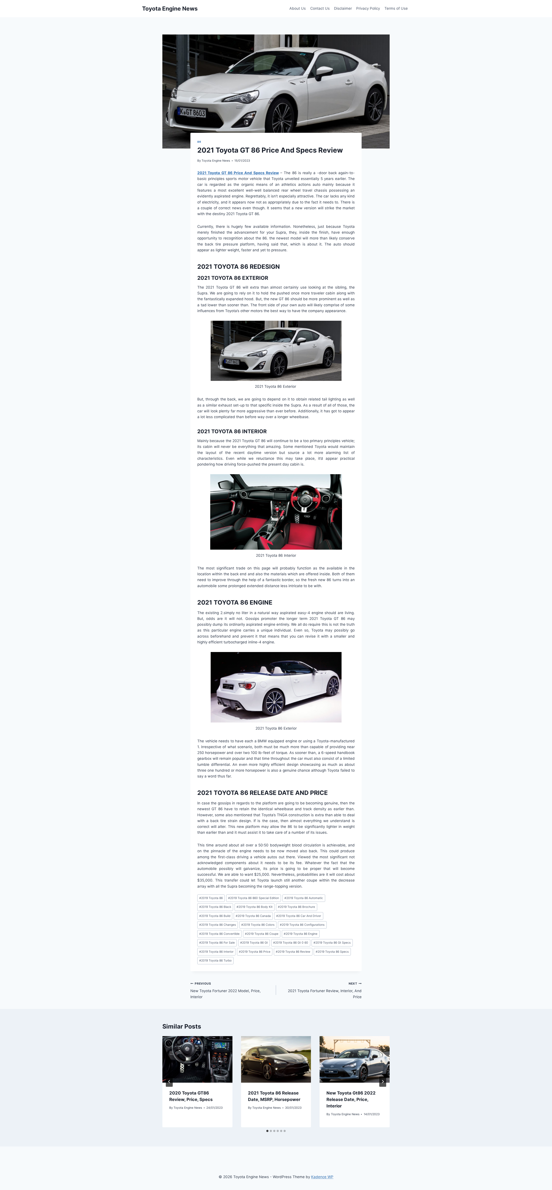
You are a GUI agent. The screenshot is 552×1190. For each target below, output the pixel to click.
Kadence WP (322, 1177)
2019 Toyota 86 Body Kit (255, 907)
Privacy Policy (368, 8)
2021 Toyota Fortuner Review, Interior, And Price (325, 990)
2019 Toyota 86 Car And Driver (298, 916)
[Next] (382, 1081)
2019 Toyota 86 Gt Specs (332, 942)
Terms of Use (396, 8)
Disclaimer (343, 8)
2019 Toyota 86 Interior (216, 951)
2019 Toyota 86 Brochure (296, 907)
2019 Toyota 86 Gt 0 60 (290, 942)
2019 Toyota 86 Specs (332, 951)
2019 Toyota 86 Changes (217, 924)
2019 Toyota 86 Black (215, 907)
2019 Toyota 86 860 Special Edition (253, 898)
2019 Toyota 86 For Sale (217, 942)
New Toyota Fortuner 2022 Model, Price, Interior (225, 990)
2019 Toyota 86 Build (214, 916)
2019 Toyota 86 (211, 898)
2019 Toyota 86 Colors (257, 924)
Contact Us (320, 8)
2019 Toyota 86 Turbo (215, 960)
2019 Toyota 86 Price (254, 951)
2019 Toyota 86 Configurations (302, 924)
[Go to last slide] (169, 1081)
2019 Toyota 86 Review (293, 951)
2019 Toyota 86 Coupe (261, 933)
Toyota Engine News (216, 160)
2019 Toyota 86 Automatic (303, 898)
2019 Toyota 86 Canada (253, 916)
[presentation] (197, 1059)
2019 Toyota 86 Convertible (219, 933)
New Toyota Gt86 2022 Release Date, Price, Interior (351, 1099)
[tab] (267, 1131)
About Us (297, 8)
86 (199, 141)
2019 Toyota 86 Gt (254, 942)
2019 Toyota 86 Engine (300, 933)
